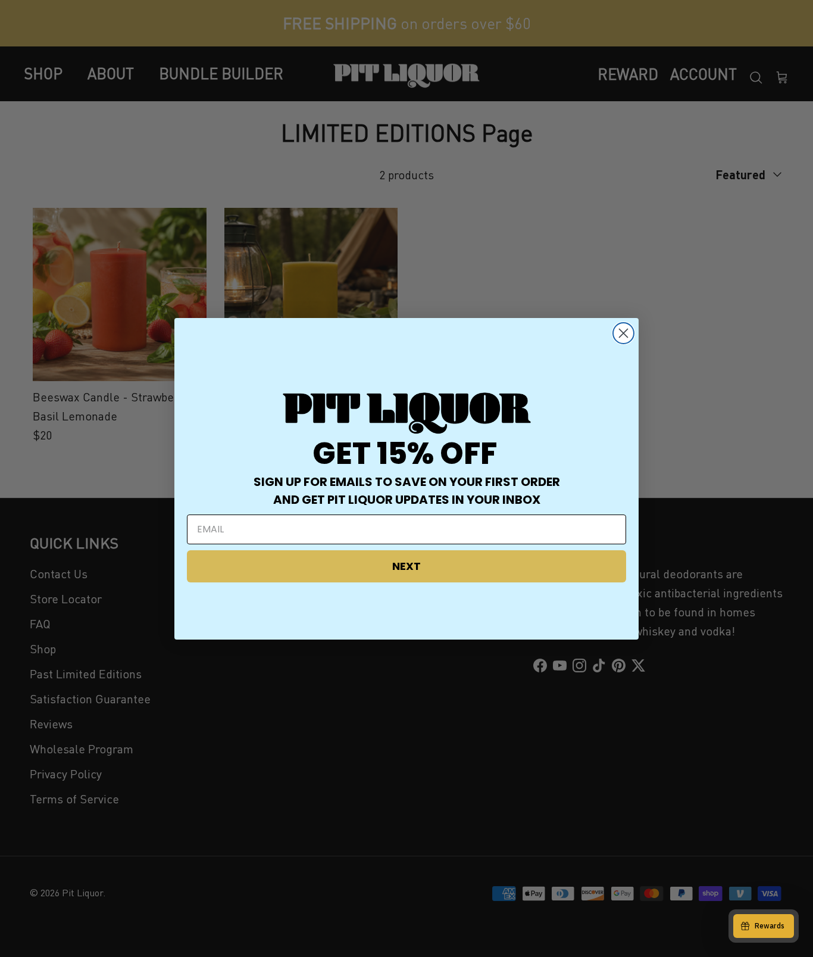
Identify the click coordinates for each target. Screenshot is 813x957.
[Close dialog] (623, 333)
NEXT (406, 566)
